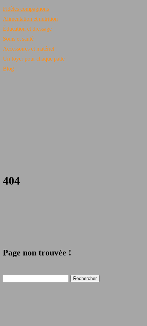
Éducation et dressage (27, 29)
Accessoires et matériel (28, 49)
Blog (8, 69)
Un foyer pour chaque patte (34, 59)
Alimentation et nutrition (30, 19)
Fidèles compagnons (26, 9)
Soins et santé (18, 39)
